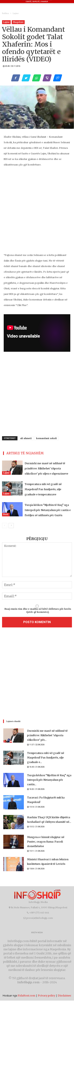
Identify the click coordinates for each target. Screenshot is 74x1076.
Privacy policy (46, 995)
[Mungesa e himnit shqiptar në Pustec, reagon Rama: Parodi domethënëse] (13, 842)
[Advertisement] (37, 674)
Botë (5, 514)
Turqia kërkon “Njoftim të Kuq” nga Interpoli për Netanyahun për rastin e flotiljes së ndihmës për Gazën (48, 510)
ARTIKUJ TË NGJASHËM (25, 453)
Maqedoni (18, 22)
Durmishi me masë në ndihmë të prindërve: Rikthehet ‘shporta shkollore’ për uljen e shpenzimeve (46, 468)
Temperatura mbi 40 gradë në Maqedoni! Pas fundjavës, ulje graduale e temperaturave (43, 489)
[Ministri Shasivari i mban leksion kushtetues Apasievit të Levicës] (13, 864)
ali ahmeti (26, 438)
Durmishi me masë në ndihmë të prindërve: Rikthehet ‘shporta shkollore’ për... (47, 735)
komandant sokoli (46, 438)
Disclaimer (64, 995)
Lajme (15, 13)
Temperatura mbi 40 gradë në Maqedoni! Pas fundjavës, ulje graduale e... (45, 757)
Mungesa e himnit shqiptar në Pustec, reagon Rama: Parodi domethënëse (45, 842)
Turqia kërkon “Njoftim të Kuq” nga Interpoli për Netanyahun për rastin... (49, 780)
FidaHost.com (26, 995)
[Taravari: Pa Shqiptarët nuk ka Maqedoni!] (13, 802)
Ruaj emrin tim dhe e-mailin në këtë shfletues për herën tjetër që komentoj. (38, 610)
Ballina (5, 13)
